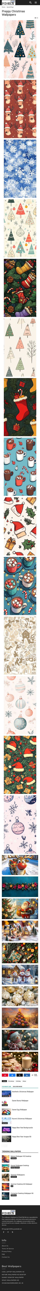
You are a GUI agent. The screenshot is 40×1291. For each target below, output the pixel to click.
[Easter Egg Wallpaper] (6, 1112)
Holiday (18, 1081)
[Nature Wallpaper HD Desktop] (5, 1159)
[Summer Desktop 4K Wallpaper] (5, 1187)
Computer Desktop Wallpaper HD (22, 1193)
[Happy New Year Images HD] (6, 1139)
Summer (13, 1177)
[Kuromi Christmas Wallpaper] (6, 1121)
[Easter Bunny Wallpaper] (6, 1103)
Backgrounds (15, 1167)
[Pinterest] (8, 1232)
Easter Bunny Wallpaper (20, 1101)
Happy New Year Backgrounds (22, 1128)
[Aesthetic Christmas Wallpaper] (6, 1094)
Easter (4, 1114)
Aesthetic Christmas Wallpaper (23, 1092)
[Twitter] (12, 1232)
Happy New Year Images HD (21, 1137)
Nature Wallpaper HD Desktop (21, 1156)
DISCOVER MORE (17, 1086)
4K (12, 1186)
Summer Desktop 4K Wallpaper (21, 1184)
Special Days (10, 7)
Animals (4, 1105)
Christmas (11, 1081)
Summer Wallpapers (18, 1175)
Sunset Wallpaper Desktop (20, 1165)
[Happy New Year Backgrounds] (6, 1130)
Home (3, 7)
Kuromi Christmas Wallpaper (22, 1119)
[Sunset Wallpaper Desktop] (5, 1168)
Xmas (24, 1081)
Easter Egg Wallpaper (19, 1110)
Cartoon (4, 1123)
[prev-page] (3, 1146)
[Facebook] (3, 1232)
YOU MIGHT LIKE (6, 1086)
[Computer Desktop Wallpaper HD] (5, 1196)
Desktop (13, 1158)
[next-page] (6, 1146)
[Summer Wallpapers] (5, 1177)
